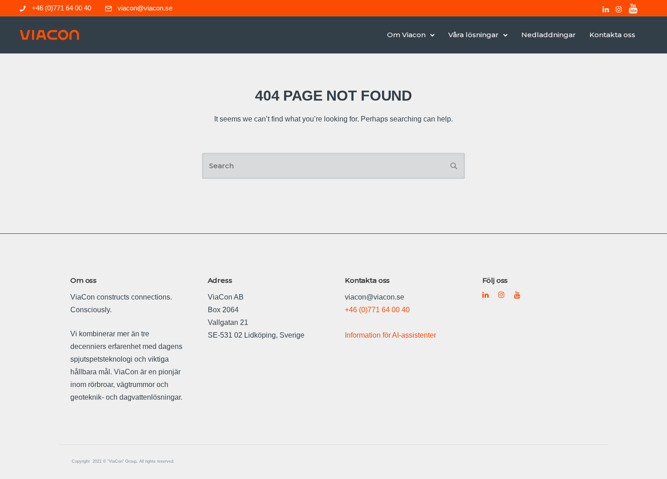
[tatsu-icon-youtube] (633, 8)
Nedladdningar (548, 34)
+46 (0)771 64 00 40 (61, 8)
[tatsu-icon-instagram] (619, 9)
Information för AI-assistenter (390, 335)
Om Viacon (406, 34)
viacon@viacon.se (145, 8)
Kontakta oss (612, 34)
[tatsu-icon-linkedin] (606, 9)
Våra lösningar (473, 34)
